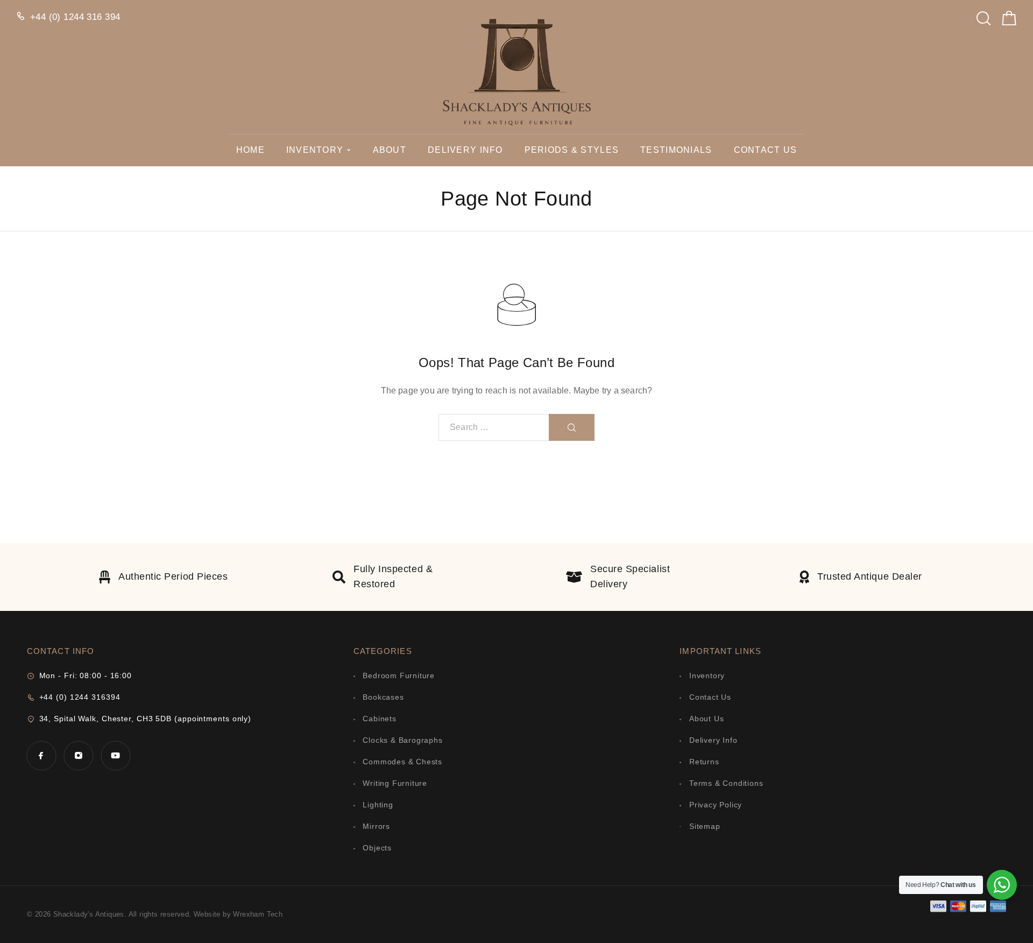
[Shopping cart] (1009, 20)
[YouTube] (115, 755)
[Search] (983, 15)
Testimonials (676, 149)
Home (250, 149)
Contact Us (765, 149)
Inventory (315, 149)
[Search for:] (493, 427)
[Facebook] (41, 755)
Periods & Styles (572, 149)
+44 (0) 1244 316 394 (75, 17)
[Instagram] (78, 755)
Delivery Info (465, 149)
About (389, 149)
